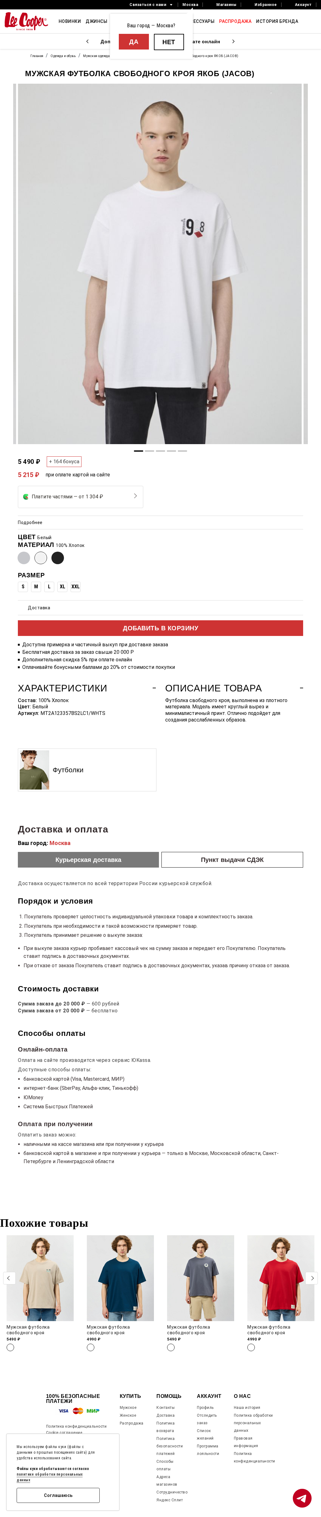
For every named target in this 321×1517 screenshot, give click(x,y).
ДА (133, 41)
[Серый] (24, 558)
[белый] (40, 558)
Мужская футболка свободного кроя (28, 1330)
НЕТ (168, 42)
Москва (190, 5)
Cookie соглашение (64, 1432)
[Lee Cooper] (26, 21)
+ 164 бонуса (64, 462)
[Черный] (57, 558)
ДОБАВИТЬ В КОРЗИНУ (160, 628)
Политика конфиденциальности (76, 1426)
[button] (311, 1278)
